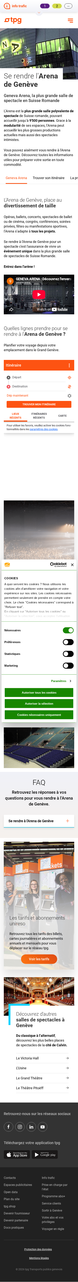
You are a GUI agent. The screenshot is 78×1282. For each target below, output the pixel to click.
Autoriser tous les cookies (39, 692)
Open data (11, 1192)
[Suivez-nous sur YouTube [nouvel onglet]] (42, 1127)
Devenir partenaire (16, 1220)
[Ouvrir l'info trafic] (39, 14)
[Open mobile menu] (70, 20)
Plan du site (12, 1199)
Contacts (10, 1178)
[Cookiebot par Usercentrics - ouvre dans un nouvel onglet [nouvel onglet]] (50, 564)
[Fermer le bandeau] (72, 565)
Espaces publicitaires (18, 1185)
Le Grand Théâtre (29, 1078)
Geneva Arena (16, 178)
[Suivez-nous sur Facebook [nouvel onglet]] (8, 1127)
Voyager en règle (53, 1229)
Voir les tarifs (39, 959)
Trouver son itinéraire (49, 178)
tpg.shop (10, 1206)
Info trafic (48, 1178)
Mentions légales (39, 1258)
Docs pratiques (14, 1227)
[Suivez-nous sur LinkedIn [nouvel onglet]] (31, 1127)
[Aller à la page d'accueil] (15, 20)
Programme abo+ (53, 1196)
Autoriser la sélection (39, 703)
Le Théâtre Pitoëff (29, 1088)
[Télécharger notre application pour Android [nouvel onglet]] (45, 1154)
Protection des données (38, 1249)
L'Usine (21, 1068)
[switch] (68, 642)
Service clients (51, 1203)
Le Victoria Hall (27, 1058)
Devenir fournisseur (17, 1213)
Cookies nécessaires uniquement (39, 714)
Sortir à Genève (52, 1210)
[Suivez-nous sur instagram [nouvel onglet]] (20, 1127)
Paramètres (58, 681)
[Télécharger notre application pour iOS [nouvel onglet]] (17, 1154)
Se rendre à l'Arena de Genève (31, 821)
